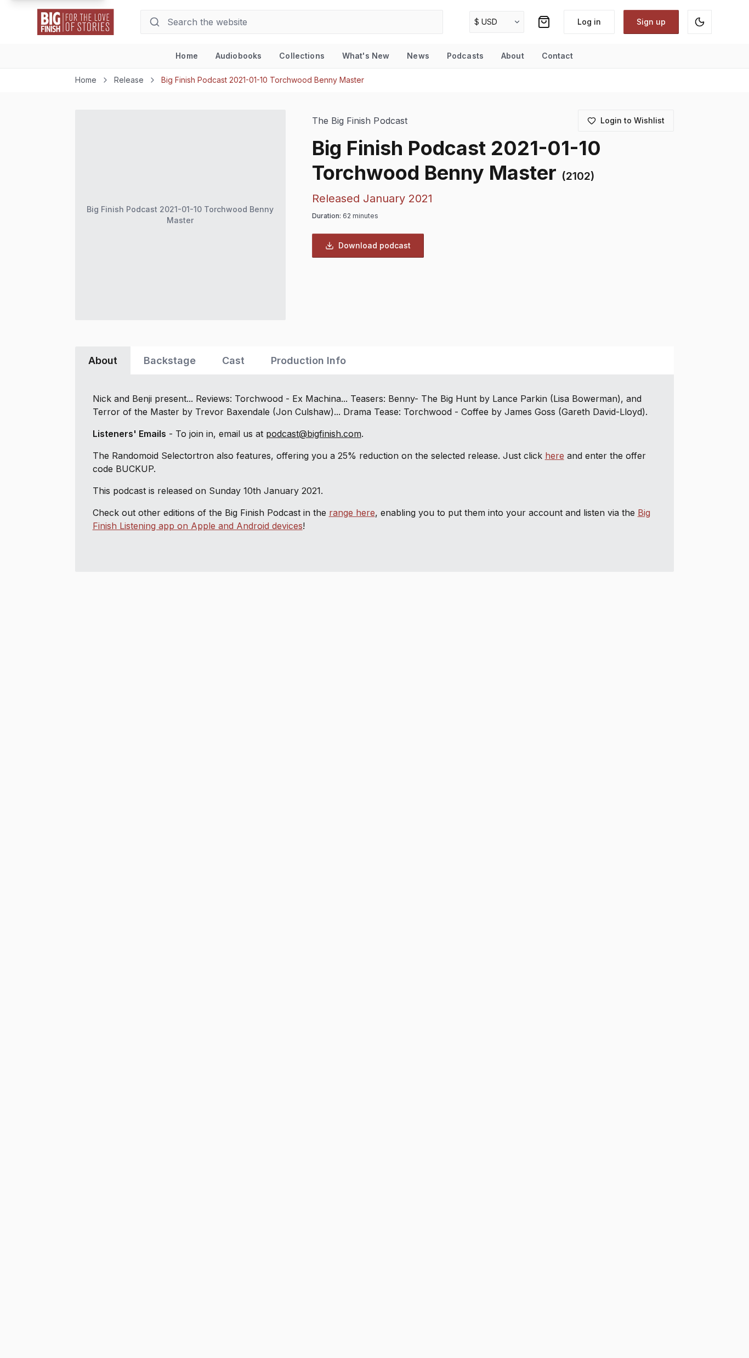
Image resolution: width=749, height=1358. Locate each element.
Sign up (651, 21)
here (554, 455)
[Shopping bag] (544, 22)
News (418, 55)
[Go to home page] (75, 22)
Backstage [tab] (170, 360)
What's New (365, 55)
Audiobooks (238, 55)
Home (186, 55)
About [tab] (102, 360)
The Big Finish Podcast (359, 121)
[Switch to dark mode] (700, 22)
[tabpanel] (374, 473)
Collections (302, 55)
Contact (558, 55)
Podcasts (465, 55)
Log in (589, 21)
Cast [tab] (233, 360)
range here (352, 512)
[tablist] (374, 360)
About (512, 55)
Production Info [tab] (308, 360)
